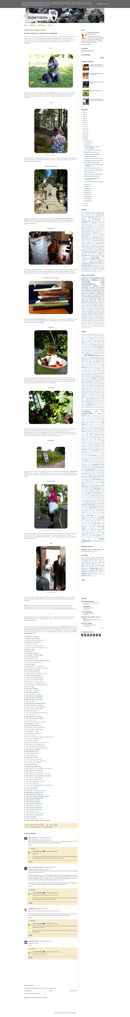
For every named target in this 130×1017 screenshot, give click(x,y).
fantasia (102, 290)
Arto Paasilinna (94, 352)
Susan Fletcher (96, 521)
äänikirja (83, 293)
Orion (92, 231)
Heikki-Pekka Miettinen (89, 400)
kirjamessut (88, 305)
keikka (99, 253)
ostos (82, 320)
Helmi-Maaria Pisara (33, 941)
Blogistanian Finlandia (99, 309)
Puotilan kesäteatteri (85, 233)
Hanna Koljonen (97, 394)
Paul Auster (87, 494)
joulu (95, 314)
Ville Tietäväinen (97, 535)
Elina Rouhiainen (92, 377)
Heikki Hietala (98, 398)
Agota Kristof (99, 334)
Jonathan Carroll (99, 434)
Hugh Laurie (101, 404)
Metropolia (83, 230)
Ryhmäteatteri (84, 236)
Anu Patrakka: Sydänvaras (89, 613)
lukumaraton (99, 308)
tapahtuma (50, 827)
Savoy (100, 236)
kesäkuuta (86, 190)
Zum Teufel (93, 575)
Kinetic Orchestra (98, 221)
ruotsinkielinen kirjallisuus (95, 298)
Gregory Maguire (92, 392)
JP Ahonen (97, 413)
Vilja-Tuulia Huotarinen (97, 534)
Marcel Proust (95, 466)
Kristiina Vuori (101, 451)
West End (94, 249)
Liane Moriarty (87, 461)
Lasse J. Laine (84, 455)
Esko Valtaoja (101, 383)
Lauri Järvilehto (95, 458)
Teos (92, 573)
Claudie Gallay (96, 367)
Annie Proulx (84, 346)
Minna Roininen (90, 483)
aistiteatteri (100, 249)
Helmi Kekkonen (96, 401)
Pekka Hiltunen (101, 495)
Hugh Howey (96, 404)
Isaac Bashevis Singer (88, 409)
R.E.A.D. (101, 233)
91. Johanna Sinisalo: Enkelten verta (33, 803)
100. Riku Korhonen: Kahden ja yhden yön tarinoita (37, 820)
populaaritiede (99, 315)
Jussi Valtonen (84, 443)
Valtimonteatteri (99, 247)
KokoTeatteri (84, 222)
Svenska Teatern (85, 238)
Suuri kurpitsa (99, 571)
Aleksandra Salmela (92, 337)
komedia (101, 255)
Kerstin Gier (89, 451)
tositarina (101, 326)
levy (102, 259)
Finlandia (100, 305)
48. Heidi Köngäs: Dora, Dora (31, 723)
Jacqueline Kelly (88, 416)
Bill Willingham (89, 355)
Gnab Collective (90, 216)
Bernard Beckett (99, 353)
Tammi (83, 574)
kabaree (92, 253)
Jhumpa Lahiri (98, 427)
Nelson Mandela (88, 488)
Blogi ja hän (33, 25)
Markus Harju (89, 473)
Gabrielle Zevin (89, 389)
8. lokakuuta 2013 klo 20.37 (51, 892)
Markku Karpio (88, 472)
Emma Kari (96, 380)
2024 (84, 116)
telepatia (83, 271)
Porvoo (101, 231)
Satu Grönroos (92, 510)
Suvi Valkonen (89, 523)
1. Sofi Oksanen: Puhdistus (31, 636)
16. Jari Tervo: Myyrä (29, 664)
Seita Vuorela (94, 512)
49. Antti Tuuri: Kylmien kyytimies (33, 725)
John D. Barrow (84, 433)
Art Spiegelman (87, 352)
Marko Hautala (96, 472)
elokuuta (86, 186)
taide (103, 268)
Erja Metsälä (31, 908)
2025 (84, 114)
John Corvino (101, 431)
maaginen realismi (97, 301)
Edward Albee (88, 374)
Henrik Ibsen (88, 403)
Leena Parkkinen (85, 459)
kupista (102, 295)
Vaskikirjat (100, 573)
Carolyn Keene (92, 359)
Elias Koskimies (92, 376)
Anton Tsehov (101, 347)
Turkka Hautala (84, 531)
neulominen (83, 309)
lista (96, 318)
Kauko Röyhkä (91, 449)
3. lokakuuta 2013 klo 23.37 (45, 941)
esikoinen (101, 287)
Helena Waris (89, 401)
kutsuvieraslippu (95, 257)
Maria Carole (101, 466)
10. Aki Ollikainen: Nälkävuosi (32, 653)
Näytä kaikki (102, 628)
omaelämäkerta (101, 302)
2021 (84, 122)
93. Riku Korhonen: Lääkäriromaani (33, 807)
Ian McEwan (89, 406)
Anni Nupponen (94, 344)
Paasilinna (101, 568)
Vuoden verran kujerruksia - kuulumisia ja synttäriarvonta (97, 65)
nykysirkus (92, 263)
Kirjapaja (98, 565)
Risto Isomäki (90, 504)
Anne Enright (97, 343)
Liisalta (55, 38)
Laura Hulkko (84, 457)
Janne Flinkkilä (88, 421)
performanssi (88, 266)
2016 (84, 133)
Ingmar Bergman (99, 407)
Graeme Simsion (100, 391)
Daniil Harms (91, 370)
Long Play (87, 324)
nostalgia (95, 306)
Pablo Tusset (91, 491)
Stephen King (93, 520)
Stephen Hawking (85, 520)
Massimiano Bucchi (92, 474)
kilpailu (99, 321)
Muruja (96, 566)
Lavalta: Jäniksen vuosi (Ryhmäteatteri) (93, 170)
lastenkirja (87, 290)
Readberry (90, 321)
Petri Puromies (87, 498)
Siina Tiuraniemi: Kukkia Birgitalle (92, 154)
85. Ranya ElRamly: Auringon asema (33, 792)
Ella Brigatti (91, 379)
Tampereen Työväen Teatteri (97, 238)
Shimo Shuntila (101, 512)
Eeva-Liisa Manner (85, 376)
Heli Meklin (83, 218)
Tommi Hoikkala (90, 528)
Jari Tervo (97, 422)
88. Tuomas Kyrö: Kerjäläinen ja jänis (33, 798)
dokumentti (102, 250)
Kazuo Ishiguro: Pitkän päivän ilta (92, 176)
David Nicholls (90, 371)
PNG (87, 491)
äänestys (83, 308)
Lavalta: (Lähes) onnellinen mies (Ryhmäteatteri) (92, 179)
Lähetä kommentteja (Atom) (33, 993)
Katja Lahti (102, 448)
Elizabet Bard (101, 377)
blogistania (32, 827)
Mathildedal (100, 228)
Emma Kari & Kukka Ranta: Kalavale (93, 168)
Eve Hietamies (98, 385)
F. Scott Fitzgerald (89, 386)
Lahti (90, 227)
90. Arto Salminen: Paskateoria (32, 801)
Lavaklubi (95, 227)
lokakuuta (86, 145)
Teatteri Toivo (90, 243)
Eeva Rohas (94, 374)
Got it (107, 4)
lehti (90, 326)
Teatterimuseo (100, 244)
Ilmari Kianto (93, 407)
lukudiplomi (91, 308)
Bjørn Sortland (99, 355)
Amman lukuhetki (87, 623)
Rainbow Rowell (90, 501)
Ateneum (94, 212)
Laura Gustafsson (92, 455)
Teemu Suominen (89, 524)
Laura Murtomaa (97, 457)
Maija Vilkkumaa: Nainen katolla (91, 162)
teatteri (100, 269)
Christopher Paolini (89, 365)
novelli (83, 295)
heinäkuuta (87, 188)
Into (101, 562)
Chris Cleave (89, 364)
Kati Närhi (87, 448)
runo (103, 296)
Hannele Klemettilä (97, 395)
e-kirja (85, 292)
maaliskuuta (87, 196)
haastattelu (89, 314)
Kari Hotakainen (88, 445)
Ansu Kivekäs (86, 347)
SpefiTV (95, 321)
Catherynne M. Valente (86, 361)
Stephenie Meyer (100, 520)
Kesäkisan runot (42, 25)
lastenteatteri (84, 259)
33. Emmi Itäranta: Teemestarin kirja (33, 696)
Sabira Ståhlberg (85, 507)
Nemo (101, 566)
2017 (84, 130)
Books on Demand (99, 559)
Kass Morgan (97, 446)
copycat (93, 324)
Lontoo (101, 227)
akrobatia (83, 250)
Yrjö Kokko (100, 541)
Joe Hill (92, 428)
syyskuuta (86, 184)
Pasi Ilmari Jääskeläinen (94, 493)
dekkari (98, 296)
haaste (39, 827)
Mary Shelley (84, 474)
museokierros (84, 262)
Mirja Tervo (98, 483)
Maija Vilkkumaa (88, 466)
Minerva (91, 566)
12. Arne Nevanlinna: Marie (31, 657)
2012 (84, 203)
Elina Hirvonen (99, 376)
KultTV (92, 224)
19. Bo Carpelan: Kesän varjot (31, 670)
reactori (101, 266)
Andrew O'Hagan (94, 340)
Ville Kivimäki (89, 535)
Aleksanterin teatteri (85, 212)
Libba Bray (93, 461)
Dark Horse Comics (97, 560)
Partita (97, 231)
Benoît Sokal (93, 353)
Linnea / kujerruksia (37, 851)
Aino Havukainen (89, 335)
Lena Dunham (99, 459)
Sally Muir (100, 507)
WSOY (84, 576)
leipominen (85, 323)
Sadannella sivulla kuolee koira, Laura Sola (92, 619)
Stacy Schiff (88, 519)
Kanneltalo (83, 219)
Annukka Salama (97, 346)
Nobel (97, 320)
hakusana (98, 324)
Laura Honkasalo (100, 455)
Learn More (99, 4)
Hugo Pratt (83, 406)
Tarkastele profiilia (85, 44)
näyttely (92, 265)
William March (92, 539)
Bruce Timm (101, 357)
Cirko (87, 213)
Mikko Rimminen (84, 482)
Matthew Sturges (93, 476)
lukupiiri (101, 318)
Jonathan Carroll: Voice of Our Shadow (93, 158)
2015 (84, 135)
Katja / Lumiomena (33, 837)
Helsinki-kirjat (94, 562)
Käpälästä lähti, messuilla (90, 156)
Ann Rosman (98, 341)
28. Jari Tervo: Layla (29, 686)
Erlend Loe (102, 382)
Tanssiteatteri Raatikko (97, 240)
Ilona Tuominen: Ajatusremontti (89, 624)
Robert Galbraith (97, 504)
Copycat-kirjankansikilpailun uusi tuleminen (97, 74)
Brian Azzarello (88, 357)
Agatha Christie (92, 334)
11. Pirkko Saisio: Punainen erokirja (33, 655)
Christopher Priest (97, 365)
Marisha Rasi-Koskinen (99, 467)
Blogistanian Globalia (92, 312)
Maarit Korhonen (88, 464)
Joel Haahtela (98, 428)
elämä (36, 827)
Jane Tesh (89, 419)
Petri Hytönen (99, 497)
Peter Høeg (89, 497)
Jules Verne (88, 442)
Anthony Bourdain (93, 347)
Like (103, 565)
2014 (84, 137)
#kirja (90, 323)
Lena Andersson (92, 459)
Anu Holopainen (98, 350)
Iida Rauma (100, 406)
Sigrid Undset (84, 513)
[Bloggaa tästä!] (51, 825)
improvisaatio (84, 253)
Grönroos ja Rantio (100, 392)
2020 (84, 124)
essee (82, 305)
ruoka (85, 298)
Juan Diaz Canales (96, 437)
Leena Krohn (101, 458)
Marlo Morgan (101, 473)
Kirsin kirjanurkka (87, 611)
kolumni (100, 314)
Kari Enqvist (99, 443)
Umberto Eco (89, 532)
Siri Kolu (90, 516)
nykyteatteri (100, 263)
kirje (103, 321)
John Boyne (96, 431)
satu (96, 303)
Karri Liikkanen (89, 446)
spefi (93, 287)
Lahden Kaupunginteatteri (87, 225)
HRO (102, 216)
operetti (96, 265)
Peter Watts (94, 497)
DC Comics (84, 560)
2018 (84, 128)
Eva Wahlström (91, 385)
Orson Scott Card (95, 489)
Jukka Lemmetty (97, 440)
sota (101, 311)
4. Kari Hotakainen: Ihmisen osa (32, 642)
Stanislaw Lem (94, 519)
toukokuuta (87, 192)
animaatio (91, 250)
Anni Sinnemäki (101, 344)
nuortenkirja (84, 287)
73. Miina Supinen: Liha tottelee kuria (33, 770)
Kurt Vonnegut (101, 452)
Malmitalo (93, 228)
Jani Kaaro (94, 419)
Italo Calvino (101, 409)
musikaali (99, 262)
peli (82, 266)
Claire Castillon (90, 367)
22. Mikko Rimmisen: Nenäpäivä (32, 675)
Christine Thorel (96, 364)
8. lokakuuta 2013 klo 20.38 (51, 923)
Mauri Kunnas (100, 476)
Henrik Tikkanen (95, 403)
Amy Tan (102, 338)
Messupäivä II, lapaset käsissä (91, 152)
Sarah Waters (101, 509)
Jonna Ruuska (98, 436)
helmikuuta (87, 198)
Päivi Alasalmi (91, 500)
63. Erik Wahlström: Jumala (31, 751)
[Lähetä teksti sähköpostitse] (47, 824)
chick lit (92, 296)
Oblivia (87, 231)
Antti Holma (99, 348)
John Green (91, 433)
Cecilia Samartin (96, 361)
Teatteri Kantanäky (96, 241)
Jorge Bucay (88, 437)
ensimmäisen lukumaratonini (38, 319)
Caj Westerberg (90, 358)
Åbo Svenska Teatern (95, 271)
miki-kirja (95, 326)
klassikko (99, 293)
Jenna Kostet (98, 425)
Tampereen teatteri (85, 240)
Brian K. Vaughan (95, 357)
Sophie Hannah (96, 517)
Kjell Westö (95, 451)
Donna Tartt (97, 373)
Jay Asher (90, 424)
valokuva (101, 303)
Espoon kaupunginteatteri (98, 213)
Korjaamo (94, 222)
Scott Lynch (88, 512)
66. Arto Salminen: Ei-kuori (31, 757)
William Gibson (98, 537)
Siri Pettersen (98, 515)
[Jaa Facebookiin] (55, 825)
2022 (84, 120)
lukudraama (91, 260)
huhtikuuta (86, 194)
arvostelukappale (85, 551)
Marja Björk (98, 469)
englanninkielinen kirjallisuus (90, 285)
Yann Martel (94, 541)
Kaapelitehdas (100, 218)
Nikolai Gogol (88, 489)
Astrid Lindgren (101, 352)
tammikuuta (87, 201)
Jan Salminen (95, 418)
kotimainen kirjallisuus (90, 280)
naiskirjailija (95, 278)
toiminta (101, 306)
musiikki (91, 262)
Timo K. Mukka (97, 526)
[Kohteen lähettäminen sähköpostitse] (50, 825)
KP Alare (95, 443)
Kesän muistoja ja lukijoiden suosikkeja (93, 181)
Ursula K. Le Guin (96, 532)
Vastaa (30, 845)
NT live (82, 231)
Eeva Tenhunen (101, 374)
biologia (89, 295)
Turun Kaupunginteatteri (88, 247)
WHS (89, 249)
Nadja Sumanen (93, 486)
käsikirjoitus (85, 326)
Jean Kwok (95, 424)
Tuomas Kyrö (101, 529)
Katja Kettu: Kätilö (30, 649)
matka (92, 315)
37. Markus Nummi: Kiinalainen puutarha (34, 703)
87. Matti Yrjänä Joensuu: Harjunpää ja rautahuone (37, 796)
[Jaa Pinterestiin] (56, 825)
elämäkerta (91, 293)
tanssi (85, 269)
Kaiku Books (100, 563)
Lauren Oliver (88, 458)
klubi (96, 255)
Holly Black (90, 404)
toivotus (88, 317)
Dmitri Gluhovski (91, 373)
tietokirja (95, 289)
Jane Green (83, 419)
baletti (96, 250)
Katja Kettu (97, 448)
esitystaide (93, 252)
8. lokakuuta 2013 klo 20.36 (51, 851)
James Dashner (101, 416)
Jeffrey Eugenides (90, 425)
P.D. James (83, 491)
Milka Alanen (98, 482)
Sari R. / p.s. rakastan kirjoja (35, 867)
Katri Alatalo (84, 449)
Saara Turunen (100, 506)
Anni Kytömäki (88, 344)
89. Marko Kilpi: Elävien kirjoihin (32, 800)
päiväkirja (91, 309)
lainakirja (94, 551)
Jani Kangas (99, 419)
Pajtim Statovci (98, 491)
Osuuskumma (84, 568)
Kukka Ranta (93, 452)
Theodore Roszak (97, 524)
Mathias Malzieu (100, 474)
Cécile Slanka (91, 368)
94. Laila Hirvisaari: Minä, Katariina (33, 809)
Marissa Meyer (91, 469)
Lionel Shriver (87, 462)
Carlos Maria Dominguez (99, 358)
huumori (90, 302)
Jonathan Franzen (85, 436)
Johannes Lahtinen (89, 431)
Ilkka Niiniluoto (87, 407)
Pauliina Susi (94, 496)
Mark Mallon (96, 470)
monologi (99, 260)
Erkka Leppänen (96, 382)
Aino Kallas (95, 335)
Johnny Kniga (90, 563)
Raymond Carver (97, 501)
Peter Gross (83, 497)
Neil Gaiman (99, 486)
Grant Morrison (84, 392)
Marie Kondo (90, 467)
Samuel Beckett (95, 509)
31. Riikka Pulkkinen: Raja (31, 692)
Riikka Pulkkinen (97, 503)
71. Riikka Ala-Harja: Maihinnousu (32, 766)
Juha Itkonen (97, 439)
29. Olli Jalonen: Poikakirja (31, 688)
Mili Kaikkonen (92, 482)
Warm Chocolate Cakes (88, 607)
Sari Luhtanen (84, 510)
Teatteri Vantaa (92, 244)
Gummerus (84, 562)
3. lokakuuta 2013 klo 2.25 (49, 867)
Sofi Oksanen (89, 517)
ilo (41, 827)
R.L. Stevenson (98, 500)
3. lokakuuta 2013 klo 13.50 (41, 908)
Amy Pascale (97, 338)
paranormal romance (90, 320)
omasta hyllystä (96, 549)
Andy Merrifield (101, 340)
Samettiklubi (94, 236)
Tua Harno (89, 529)
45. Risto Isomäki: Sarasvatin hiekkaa (35, 718)
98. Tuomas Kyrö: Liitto (30, 816)
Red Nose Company (97, 234)
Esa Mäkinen (95, 383)
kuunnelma (90, 311)
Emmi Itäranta (101, 380)
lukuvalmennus (84, 315)
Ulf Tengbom (97, 531)
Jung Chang (94, 442)
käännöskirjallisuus (88, 284)
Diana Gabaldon (97, 371)
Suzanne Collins (97, 523)
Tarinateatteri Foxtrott (85, 241)
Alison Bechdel (90, 338)
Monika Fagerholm (91, 485)
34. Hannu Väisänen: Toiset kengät (33, 697)
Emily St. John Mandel (88, 380)
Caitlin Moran (84, 358)
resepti (96, 311)
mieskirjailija (85, 282)
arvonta (83, 299)
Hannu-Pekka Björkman (99, 397)
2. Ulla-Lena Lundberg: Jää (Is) (32, 638)
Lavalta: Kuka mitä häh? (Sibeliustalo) (93, 174)
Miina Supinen (89, 480)
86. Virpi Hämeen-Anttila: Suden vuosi (34, 794)
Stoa (94, 237)
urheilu (96, 317)
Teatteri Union (84, 244)
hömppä (91, 303)
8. (24, 649)
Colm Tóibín (101, 367)
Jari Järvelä (90, 422)
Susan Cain (90, 521)
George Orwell (84, 391)
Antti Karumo (86, 350)
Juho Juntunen (90, 440)
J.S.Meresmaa (86, 413)
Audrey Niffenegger (85, 353)
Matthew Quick (84, 476)
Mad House (84, 228)
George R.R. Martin (92, 391)
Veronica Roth (90, 534)
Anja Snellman (91, 341)
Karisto (83, 565)
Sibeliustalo (88, 237)
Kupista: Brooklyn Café (89, 172)
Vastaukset (32, 848)
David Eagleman (98, 370)
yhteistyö (88, 327)
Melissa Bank (84, 477)
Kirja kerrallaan (91, 565)
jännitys (83, 302)
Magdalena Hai (97, 464)
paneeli (101, 265)
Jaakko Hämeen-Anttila (92, 415)
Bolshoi (98, 212)
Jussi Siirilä (102, 442)
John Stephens (98, 433)
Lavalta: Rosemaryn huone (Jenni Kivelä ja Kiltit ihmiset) (97, 100)
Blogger (74, 1012)
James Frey (83, 418)
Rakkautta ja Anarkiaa (86, 234)
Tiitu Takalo (89, 526)
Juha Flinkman (89, 439)
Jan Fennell (89, 418)
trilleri (95, 305)
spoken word (97, 268)
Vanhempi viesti (73, 990)
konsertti (83, 257)
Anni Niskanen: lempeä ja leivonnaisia (91, 602)
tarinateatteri (94, 269)
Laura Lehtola (90, 457)
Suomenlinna (100, 237)
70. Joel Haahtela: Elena (30, 764)
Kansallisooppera (96, 219)
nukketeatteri (84, 263)
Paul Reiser (99, 494)
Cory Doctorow (84, 368)
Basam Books (84, 559)
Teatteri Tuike (98, 243)
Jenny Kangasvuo (90, 427)
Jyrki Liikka (90, 443)
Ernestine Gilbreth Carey (86, 383)
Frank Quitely (88, 388)
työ (92, 317)
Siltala (91, 571)
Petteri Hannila (93, 498)
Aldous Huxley (84, 337)
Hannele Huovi (89, 395)
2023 (84, 118)
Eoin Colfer (84, 382)
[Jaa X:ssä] (53, 825)
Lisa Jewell (93, 462)
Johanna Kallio (96, 430)
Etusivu (26, 25)
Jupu (98, 442)
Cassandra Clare (100, 360)
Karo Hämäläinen (96, 445)
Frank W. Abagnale (96, 388)
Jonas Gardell (89, 434)
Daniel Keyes (86, 370)
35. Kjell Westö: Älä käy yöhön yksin (33, 699)
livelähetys (83, 260)
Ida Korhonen (95, 406)
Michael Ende (90, 479)
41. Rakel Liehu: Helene (30, 710)
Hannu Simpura (90, 397)
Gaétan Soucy (96, 389)
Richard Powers (89, 503)
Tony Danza (98, 528)
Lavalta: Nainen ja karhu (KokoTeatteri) (93, 160)
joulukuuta (86, 141)
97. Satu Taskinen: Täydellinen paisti (33, 814)
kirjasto (84, 549)
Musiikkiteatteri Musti (99, 230)
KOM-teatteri (91, 218)
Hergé (99, 403)
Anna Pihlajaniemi (90, 343)
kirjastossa (91, 318)
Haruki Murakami (91, 398)
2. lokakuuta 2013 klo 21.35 (44, 837)
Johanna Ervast (88, 430)
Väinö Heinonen (91, 537)
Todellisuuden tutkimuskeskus (97, 246)
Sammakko (92, 570)
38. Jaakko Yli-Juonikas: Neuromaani (33, 705)
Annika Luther (90, 346)
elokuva (85, 252)
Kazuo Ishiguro (98, 449)
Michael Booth (97, 477)
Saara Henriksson (93, 506)
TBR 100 (50, 25)
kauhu (84, 311)
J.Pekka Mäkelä (99, 411)
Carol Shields (84, 360)
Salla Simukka (93, 507)
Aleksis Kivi (83, 338)
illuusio (101, 252)
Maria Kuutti (84, 467)
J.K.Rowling (85, 411)
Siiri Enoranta (99, 513)
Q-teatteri (94, 233)
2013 (84, 139)
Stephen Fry (100, 519)
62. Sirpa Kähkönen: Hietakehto (32, 749)
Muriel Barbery (100, 485)
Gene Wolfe (101, 389)
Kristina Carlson (85, 452)
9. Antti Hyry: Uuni (29, 651)
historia (96, 295)
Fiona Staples (97, 386)
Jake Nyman (94, 416)
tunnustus (85, 303)
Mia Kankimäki (91, 477)
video (87, 271)
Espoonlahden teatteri (89, 215)
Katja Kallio (91, 448)
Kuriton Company (99, 224)
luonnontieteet (84, 301)
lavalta (93, 259)
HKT (97, 216)
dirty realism (84, 318)
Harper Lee (83, 398)
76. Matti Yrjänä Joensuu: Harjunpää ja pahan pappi (37, 775)
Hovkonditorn (86, 606)
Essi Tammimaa (84, 385)
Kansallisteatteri (85, 221)
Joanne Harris (88, 428)
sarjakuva (87, 289)
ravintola (83, 317)
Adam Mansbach (85, 334)
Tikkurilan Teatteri (85, 246)
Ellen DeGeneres (98, 379)
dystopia (86, 296)
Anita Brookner (84, 341)
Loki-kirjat (86, 566)
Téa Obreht (91, 531)
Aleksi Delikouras (100, 337)
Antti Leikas (92, 350)
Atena (93, 557)
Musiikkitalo (90, 230)
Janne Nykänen (96, 421)
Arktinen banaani (85, 557)
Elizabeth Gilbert (84, 379)
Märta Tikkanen (85, 486)
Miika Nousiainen (97, 479)
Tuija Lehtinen (94, 529)
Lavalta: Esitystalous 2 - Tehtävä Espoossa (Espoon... (91, 147)
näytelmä (83, 265)
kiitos (103, 324)
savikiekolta (83, 268)
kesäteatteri (45, 827)
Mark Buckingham (89, 470)
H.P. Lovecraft (90, 394)
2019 (84, 126)
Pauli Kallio (88, 495)
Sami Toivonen (88, 509)
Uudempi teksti (28, 990)
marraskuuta (87, 143)
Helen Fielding (98, 400)
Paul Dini (93, 494)
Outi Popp (102, 489)
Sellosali (83, 237)
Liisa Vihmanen (98, 461)
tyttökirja (83, 327)
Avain (100, 557)
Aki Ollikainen (101, 335)
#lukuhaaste (95, 323)
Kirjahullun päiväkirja (88, 601)
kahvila (99, 299)
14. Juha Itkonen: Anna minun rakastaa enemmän (37, 660)
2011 (84, 205)
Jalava (82, 563)
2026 (84, 112)
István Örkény (96, 409)
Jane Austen (101, 418)
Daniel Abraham (97, 368)
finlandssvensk (84, 306)
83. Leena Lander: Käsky (31, 788)
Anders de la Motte (85, 340)
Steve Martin (84, 521)
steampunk (83, 312)
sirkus (90, 268)
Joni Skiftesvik (92, 436)
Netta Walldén (97, 488)
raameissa (96, 266)
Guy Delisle (84, 394)
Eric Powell (89, 382)
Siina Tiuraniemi (91, 513)
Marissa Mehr (84, 469)
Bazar (90, 559)
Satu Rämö (99, 510)
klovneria (91, 255)
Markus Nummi (96, 473)
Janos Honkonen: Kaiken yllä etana (92, 150)
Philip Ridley (98, 498)
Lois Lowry (98, 462)
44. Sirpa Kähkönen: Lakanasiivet (33, 716)
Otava (92, 568)
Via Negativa (84, 249)
